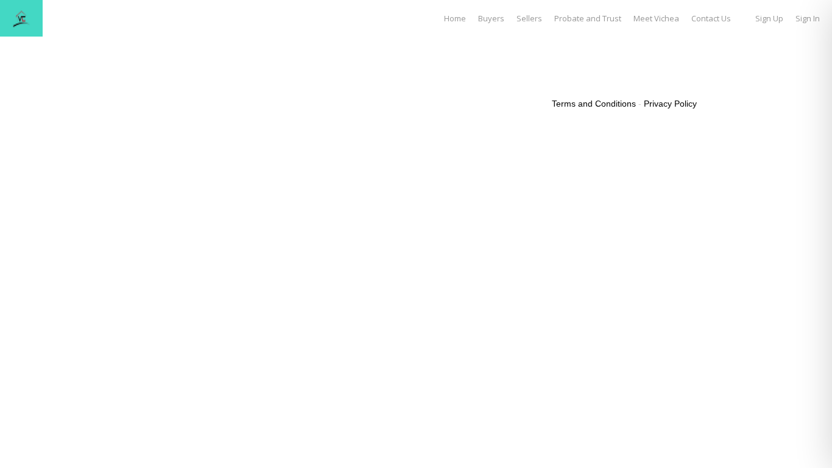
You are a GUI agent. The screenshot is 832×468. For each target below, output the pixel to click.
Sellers (529, 18)
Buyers (491, 18)
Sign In (807, 18)
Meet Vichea (656, 18)
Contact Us (711, 18)
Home (455, 18)
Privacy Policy (670, 103)
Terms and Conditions (594, 103)
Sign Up (769, 18)
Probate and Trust (587, 18)
